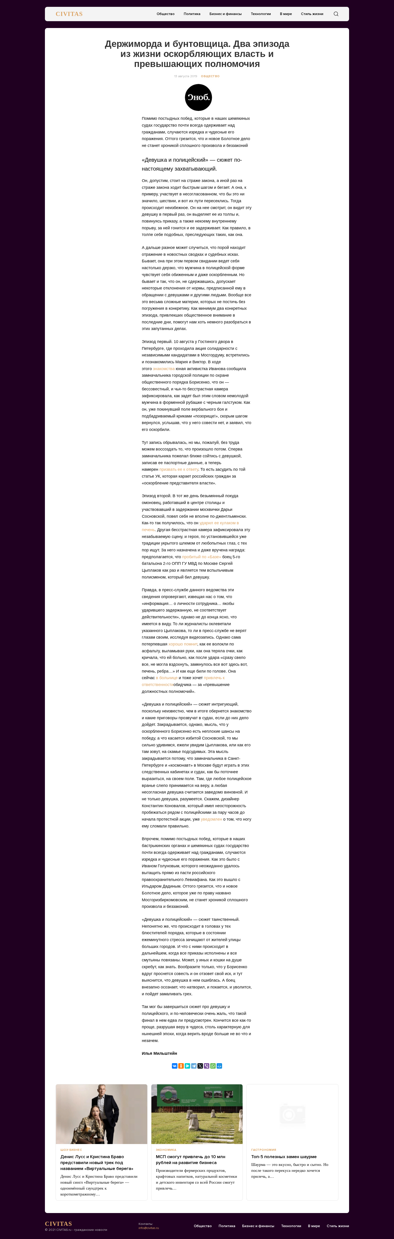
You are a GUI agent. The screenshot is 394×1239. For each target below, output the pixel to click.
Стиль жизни (312, 14)
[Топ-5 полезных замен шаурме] (292, 1114)
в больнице (167, 678)
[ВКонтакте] (174, 1066)
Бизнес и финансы (226, 14)
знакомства (164, 368)
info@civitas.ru (149, 1228)
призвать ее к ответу (178, 469)
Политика (192, 14)
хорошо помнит (182, 644)
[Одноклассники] (181, 1066)
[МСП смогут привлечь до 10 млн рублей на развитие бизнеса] (197, 1114)
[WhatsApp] (213, 1066)
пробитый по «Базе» (201, 557)
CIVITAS (69, 13)
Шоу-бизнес (71, 1150)
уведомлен (211, 819)
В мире (286, 14)
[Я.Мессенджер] (187, 1066)
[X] (200, 1066)
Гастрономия (263, 1150)
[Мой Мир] (219, 1066)
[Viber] (206, 1066)
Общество (166, 14)
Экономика (166, 1150)
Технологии (261, 14)
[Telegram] (194, 1066)
